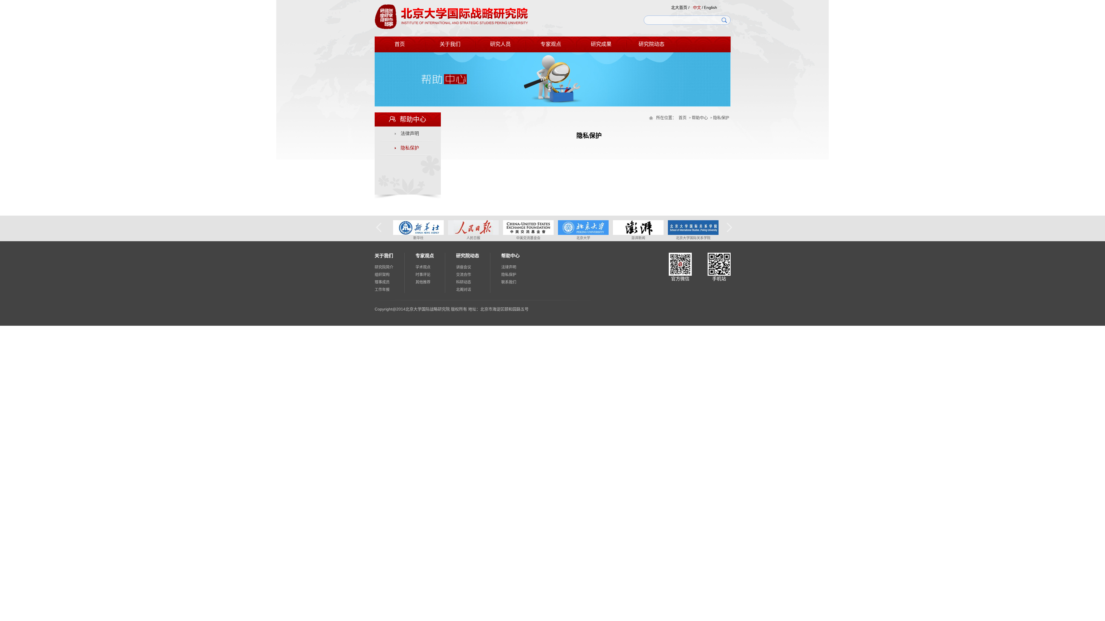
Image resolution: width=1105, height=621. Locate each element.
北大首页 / (680, 7)
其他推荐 (423, 282)
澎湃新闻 (638, 238)
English (710, 7)
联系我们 (508, 282)
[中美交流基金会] (528, 234)
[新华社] (418, 234)
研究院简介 (384, 267)
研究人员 (500, 44)
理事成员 (382, 282)
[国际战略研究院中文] (451, 28)
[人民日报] (473, 234)
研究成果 (601, 44)
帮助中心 (700, 118)
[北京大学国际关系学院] (693, 234)
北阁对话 (463, 289)
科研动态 (463, 282)
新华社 (418, 238)
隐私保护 (721, 118)
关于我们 (450, 44)
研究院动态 (651, 44)
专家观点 (550, 44)
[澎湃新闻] (638, 234)
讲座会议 (463, 267)
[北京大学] (583, 234)
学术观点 (423, 267)
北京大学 (583, 238)
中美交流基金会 (528, 238)
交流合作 (463, 274)
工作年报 (382, 289)
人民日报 (473, 238)
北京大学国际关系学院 (693, 238)
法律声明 (410, 133)
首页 (400, 44)
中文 (697, 7)
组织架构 (382, 274)
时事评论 (423, 274)
